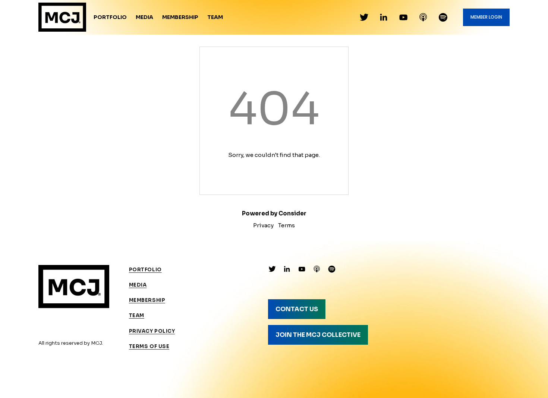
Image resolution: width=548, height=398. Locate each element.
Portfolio (110, 17)
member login (486, 17)
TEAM (136, 315)
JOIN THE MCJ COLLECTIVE (317, 335)
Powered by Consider (274, 213)
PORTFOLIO (145, 269)
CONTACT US (296, 309)
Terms (286, 225)
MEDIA (138, 285)
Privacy (263, 225)
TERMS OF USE (149, 346)
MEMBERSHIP (147, 300)
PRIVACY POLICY (152, 331)
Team (215, 17)
